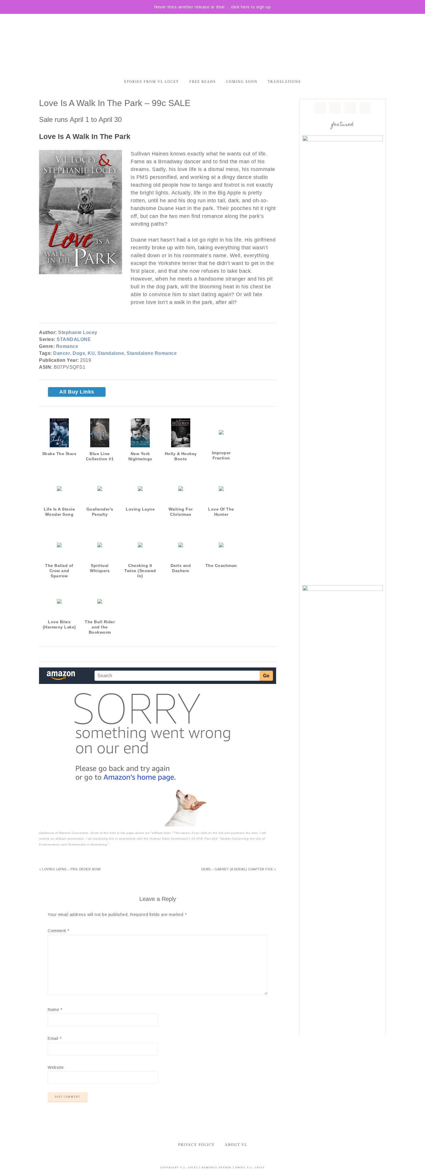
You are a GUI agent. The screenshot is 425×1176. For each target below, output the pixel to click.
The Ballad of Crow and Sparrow (59, 570)
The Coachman (221, 565)
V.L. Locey (189, 1167)
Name (55, 1009)
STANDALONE (74, 339)
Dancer (61, 353)
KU (91, 353)
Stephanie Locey (77, 332)
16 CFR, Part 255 (204, 838)
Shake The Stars (59, 453)
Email (55, 1038)
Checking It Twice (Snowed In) (140, 570)
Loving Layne (140, 509)
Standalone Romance (152, 353)
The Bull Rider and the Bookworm (100, 627)
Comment (58, 930)
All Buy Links (76, 392)
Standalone (110, 353)
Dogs (79, 353)
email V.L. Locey (250, 1167)
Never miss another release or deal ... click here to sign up (212, 7)
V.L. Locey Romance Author (212, 43)
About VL (236, 1145)
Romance (67, 346)
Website (56, 1067)
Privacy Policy (196, 1145)
